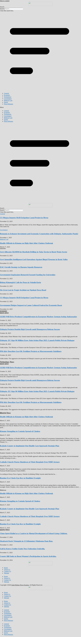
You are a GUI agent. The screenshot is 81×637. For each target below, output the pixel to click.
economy (3, 311)
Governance (8, 98)
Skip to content (4, 1)
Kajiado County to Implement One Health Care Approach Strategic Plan (29, 446)
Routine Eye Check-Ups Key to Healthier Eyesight (20, 478)
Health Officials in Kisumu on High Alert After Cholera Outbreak (26, 243)
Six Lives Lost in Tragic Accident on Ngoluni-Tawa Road (23, 290)
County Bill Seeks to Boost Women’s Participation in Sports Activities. (28, 556)
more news (4, 313)
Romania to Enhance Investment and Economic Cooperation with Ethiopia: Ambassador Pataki (39, 234)
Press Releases (8, 104)
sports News (5, 530)
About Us (7, 569)
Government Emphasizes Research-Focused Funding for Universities (27, 275)
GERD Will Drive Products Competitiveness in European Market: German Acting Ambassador (38, 317)
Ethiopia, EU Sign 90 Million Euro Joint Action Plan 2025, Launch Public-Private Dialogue (37, 340)
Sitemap (6, 573)
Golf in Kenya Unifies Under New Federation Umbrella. (22, 549)
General (6, 93)
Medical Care (8, 100)
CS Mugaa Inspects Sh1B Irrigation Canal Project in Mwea (24, 218)
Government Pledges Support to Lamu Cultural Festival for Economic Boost (31, 305)
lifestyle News (5, 413)
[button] (40, 7)
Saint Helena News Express (20, 585)
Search (2, 9)
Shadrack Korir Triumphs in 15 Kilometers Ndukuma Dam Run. (26, 541)
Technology (7, 97)
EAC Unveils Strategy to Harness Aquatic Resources (21, 267)
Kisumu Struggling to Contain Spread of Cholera (20, 431)
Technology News (7, 362)
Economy (7, 95)
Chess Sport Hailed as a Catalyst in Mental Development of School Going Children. (33, 533)
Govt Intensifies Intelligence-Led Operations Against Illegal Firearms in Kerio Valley (34, 259)
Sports (6, 102)
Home (6, 568)
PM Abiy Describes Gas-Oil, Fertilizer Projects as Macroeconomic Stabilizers (30, 351)
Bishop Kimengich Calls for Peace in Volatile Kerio (20, 282)
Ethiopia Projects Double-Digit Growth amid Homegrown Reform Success (30, 329)
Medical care (3, 490)
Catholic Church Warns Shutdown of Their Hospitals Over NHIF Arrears (30, 462)
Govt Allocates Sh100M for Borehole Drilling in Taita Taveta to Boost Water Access (33, 252)
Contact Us (7, 571)
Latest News (3, 248)
